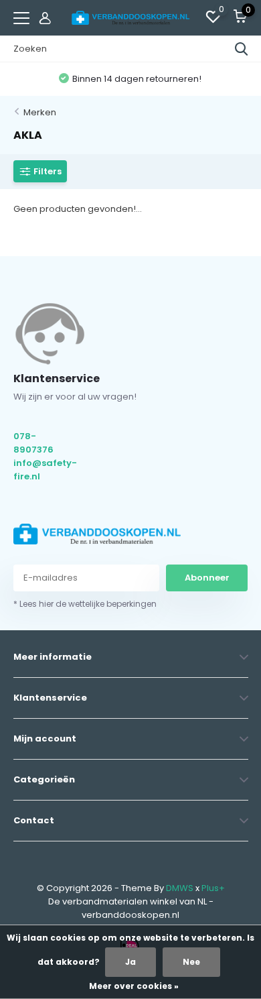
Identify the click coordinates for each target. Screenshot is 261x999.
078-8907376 (33, 443)
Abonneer (207, 577)
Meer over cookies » (134, 986)
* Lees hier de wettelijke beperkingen (85, 603)
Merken (39, 112)
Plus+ (213, 888)
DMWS (179, 888)
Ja (130, 961)
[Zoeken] (241, 49)
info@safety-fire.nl (44, 470)
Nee (191, 961)
